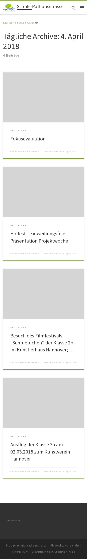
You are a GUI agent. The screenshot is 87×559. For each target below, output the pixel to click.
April (30, 23)
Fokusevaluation (28, 139)
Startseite (9, 23)
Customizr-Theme (64, 551)
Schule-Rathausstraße (27, 152)
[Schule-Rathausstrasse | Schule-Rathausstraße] (9, 7)
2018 (21, 23)
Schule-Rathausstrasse (31, 545)
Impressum (13, 520)
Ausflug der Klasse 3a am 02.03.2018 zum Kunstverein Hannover (40, 451)
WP (27, 551)
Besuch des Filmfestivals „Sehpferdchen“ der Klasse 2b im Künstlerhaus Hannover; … (42, 343)
